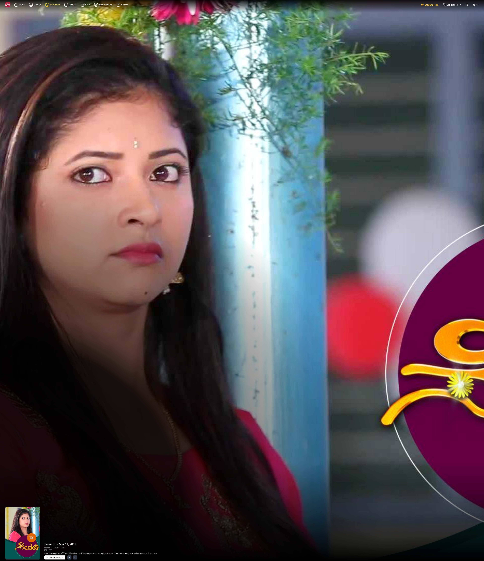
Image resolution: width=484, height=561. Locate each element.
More (155, 553)
